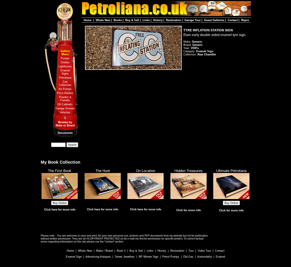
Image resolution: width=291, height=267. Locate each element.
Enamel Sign (74, 256)
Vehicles (65, 112)
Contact (233, 20)
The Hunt (102, 171)
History (158, 20)
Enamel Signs (65, 72)
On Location (145, 171)
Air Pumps (65, 89)
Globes (65, 62)
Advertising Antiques (98, 256)
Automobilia (204, 256)
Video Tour (204, 250)
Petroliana (65, 77)
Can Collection (65, 83)
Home (87, 20)
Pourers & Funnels (65, 98)
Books (118, 20)
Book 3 (121, 250)
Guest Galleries (214, 20)
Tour (191, 250)
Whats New (103, 20)
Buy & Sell (132, 20)
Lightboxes (65, 66)
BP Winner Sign (148, 256)
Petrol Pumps (170, 256)
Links (146, 20)
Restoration (173, 20)
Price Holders (65, 93)
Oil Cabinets (65, 104)
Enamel (220, 256)
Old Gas (188, 256)
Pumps (65, 58)
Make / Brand (104, 250)
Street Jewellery (125, 256)
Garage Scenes (65, 108)
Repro (245, 20)
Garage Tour (192, 20)
